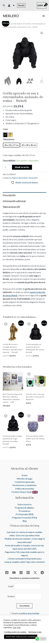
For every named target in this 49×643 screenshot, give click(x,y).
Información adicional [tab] (14, 201)
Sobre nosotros (25, 504)
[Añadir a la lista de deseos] (6, 324)
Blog (24, 521)
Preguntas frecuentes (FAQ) (24, 517)
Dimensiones (8, 139)
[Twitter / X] (35, 572)
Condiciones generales (25, 482)
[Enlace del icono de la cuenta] (9, 5)
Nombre (11, 596)
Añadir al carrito (22, 167)
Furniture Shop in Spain (21, 492)
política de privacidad (30, 613)
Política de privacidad (24, 489)
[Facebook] (7, 572)
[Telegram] (42, 572)
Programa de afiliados (24, 508)
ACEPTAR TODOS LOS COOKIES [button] (20, 636)
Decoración (12, 24)
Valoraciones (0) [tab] (11, 206)
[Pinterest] (28, 572)
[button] (4, 5)
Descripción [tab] (9, 195)
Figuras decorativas (24, 24)
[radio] (5, 135)
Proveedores (24, 511)
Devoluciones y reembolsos (24, 485)
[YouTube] (14, 572)
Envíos (24, 475)
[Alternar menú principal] (43, 16)
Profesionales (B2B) (24, 514)
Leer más (17, 627)
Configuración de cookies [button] (15, 632)
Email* (11, 586)
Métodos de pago (24, 479)
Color (5, 129)
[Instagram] (21, 572)
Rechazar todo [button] (35, 632)
